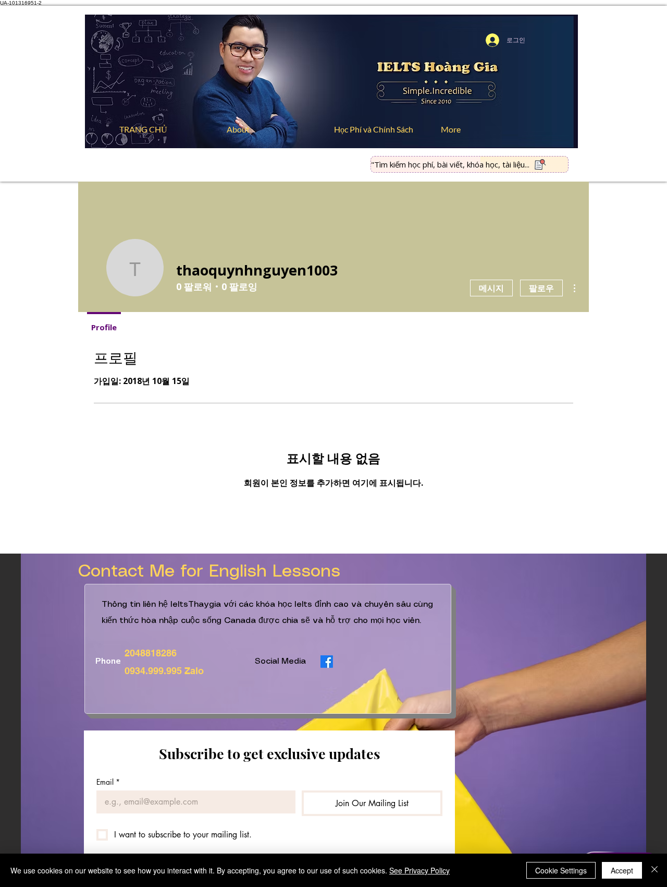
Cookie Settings (561, 870)
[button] (379, 129)
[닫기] (654, 870)
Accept (622, 870)
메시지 (491, 288)
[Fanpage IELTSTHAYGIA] (326, 661)
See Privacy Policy (419, 870)
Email (108, 781)
